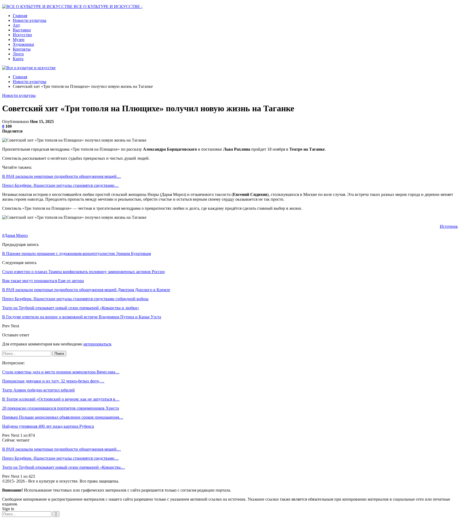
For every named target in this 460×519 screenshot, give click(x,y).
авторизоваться (97, 344)
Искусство (22, 34)
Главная (20, 15)
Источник (449, 226)
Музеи (18, 39)
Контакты (22, 49)
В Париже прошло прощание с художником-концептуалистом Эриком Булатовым (76, 253)
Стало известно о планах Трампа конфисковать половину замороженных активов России (83, 271)
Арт (16, 25)
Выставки (22, 30)
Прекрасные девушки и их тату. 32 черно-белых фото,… (53, 381)
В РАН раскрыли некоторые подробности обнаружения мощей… (61, 176)
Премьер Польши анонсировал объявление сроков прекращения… (62, 417)
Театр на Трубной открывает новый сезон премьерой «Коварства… (63, 467)
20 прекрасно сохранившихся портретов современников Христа (60, 408)
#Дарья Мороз (15, 235)
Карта (18, 58)
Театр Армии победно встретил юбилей (38, 390)
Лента (18, 54)
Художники (23, 44)
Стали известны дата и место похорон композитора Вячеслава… (61, 372)
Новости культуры (29, 20)
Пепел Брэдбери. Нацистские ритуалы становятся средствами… (60, 185)
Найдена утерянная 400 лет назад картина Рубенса (48, 426)
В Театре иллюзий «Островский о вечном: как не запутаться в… (61, 399)
